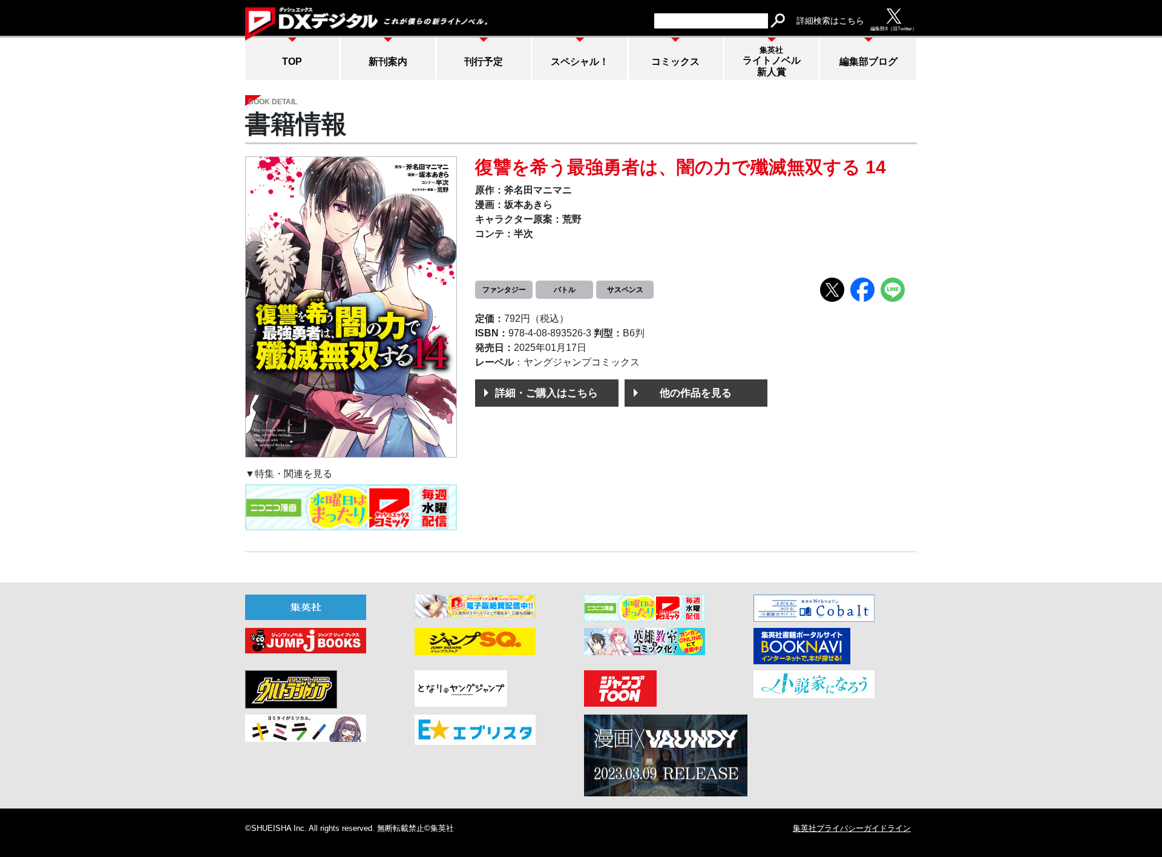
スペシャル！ (580, 61)
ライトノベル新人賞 (772, 61)
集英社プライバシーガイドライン (852, 828)
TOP (292, 61)
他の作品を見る (696, 392)
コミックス (675, 61)
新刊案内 (388, 61)
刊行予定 (483, 61)
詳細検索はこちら (830, 20)
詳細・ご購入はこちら (546, 392)
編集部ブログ (868, 61)
